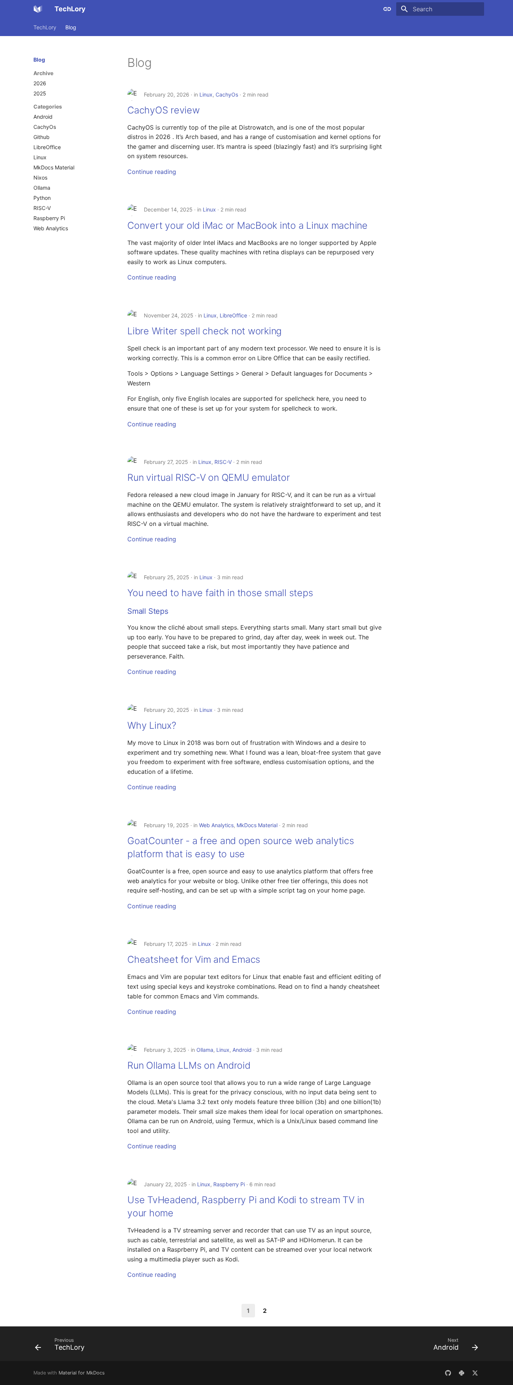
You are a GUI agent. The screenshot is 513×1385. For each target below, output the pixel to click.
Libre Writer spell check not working (204, 331)
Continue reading (151, 171)
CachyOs (227, 94)
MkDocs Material (257, 825)
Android (242, 1050)
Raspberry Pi (229, 1184)
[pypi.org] (462, 1373)
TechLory (44, 27)
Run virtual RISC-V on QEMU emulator (208, 477)
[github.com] (448, 1373)
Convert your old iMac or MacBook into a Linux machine (247, 225)
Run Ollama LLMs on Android (188, 1065)
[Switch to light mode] (387, 9)
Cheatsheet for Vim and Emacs (193, 959)
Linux (206, 94)
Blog (70, 27)
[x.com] (475, 1373)
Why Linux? (151, 725)
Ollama (204, 1050)
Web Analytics (216, 825)
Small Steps (147, 611)
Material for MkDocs (82, 1373)
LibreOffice (233, 315)
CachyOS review (163, 110)
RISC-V (223, 462)
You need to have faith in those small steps (220, 592)
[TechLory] (37, 9)
